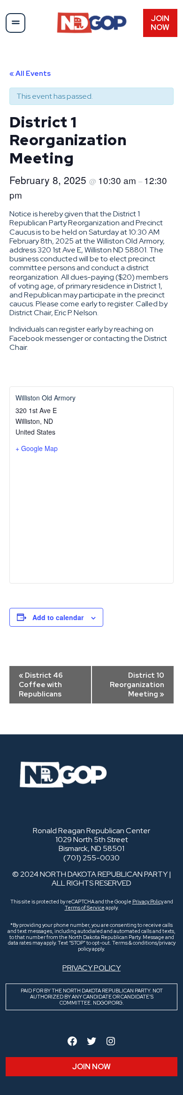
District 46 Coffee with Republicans (41, 685)
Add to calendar (58, 617)
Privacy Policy (147, 901)
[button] (15, 23)
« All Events (30, 73)
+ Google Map (36, 448)
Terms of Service (85, 907)
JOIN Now (160, 23)
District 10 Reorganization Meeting (137, 685)
